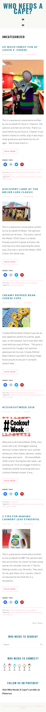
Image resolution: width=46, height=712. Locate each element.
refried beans (9, 397)
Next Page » (38, 623)
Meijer (21, 285)
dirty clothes (24, 612)
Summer (13, 506)
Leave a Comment (32, 54)
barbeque (19, 504)
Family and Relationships (26, 172)
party (6, 179)
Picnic (4, 506)
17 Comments (28, 302)
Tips (26, 610)
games (40, 177)
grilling (41, 504)
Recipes (23, 392)
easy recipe (24, 395)
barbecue (13, 504)
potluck (8, 506)
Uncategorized (6, 174)
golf (18, 285)
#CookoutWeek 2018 (18, 407)
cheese (18, 395)
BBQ (23, 504)
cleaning (17, 612)
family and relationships (28, 177)
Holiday (19, 392)
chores (12, 612)
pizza (10, 179)
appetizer (13, 395)
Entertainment (14, 172)
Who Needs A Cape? (23, 8)
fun (36, 177)
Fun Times (37, 172)
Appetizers (13, 392)
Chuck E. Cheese (15, 177)
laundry (33, 612)
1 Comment (27, 411)
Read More (10, 151)
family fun (13, 285)
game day (37, 395)
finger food (31, 395)
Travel (26, 283)
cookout (28, 504)
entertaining (34, 504)
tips (11, 614)
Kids (3, 179)
